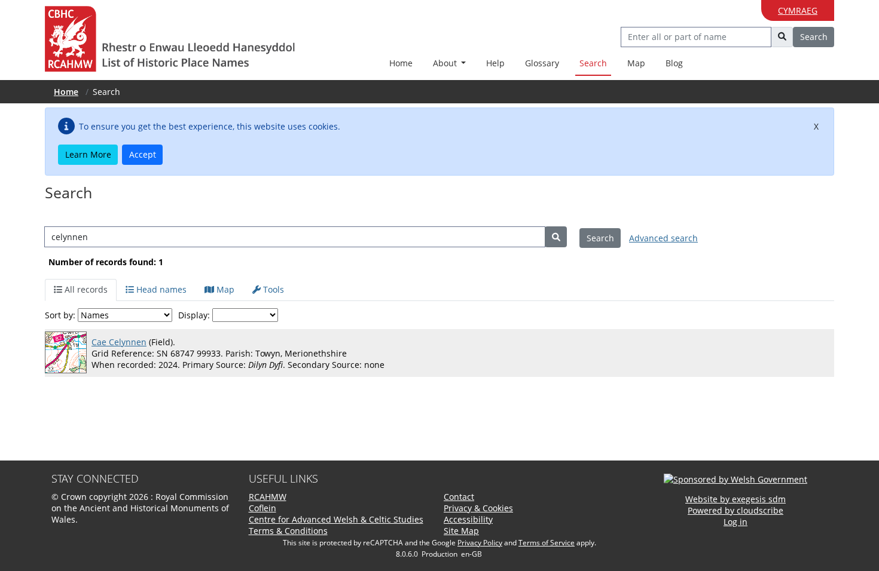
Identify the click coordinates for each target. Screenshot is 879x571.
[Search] (556, 236)
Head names (160, 289)
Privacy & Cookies (478, 508)
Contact (459, 496)
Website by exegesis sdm (735, 499)
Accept (142, 154)
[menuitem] (450, 63)
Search (593, 63)
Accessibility (468, 519)
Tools (272, 289)
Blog (674, 63)
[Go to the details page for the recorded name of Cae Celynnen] (68, 353)
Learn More (88, 154)
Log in (735, 521)
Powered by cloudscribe (735, 510)
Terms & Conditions (288, 530)
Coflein (262, 508)
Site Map (461, 530)
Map (636, 63)
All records (85, 289)
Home (401, 63)
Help (495, 63)
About (446, 63)
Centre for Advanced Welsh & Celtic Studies (336, 519)
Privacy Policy (479, 543)
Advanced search (663, 238)
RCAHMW (267, 496)
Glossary (542, 63)
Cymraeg (797, 10)
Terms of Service (546, 543)
